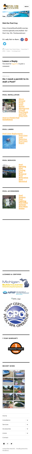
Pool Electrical (23, 180)
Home (4, 416)
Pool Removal (22, 173)
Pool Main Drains (23, 208)
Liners (4, 433)
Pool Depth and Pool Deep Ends (23, 114)
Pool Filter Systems (23, 204)
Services (5, 424)
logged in (15, 64)
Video (8, 51)
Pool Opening (22, 166)
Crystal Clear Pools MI (8, 448)
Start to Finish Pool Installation (10, 119)
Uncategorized (16, 51)
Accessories (6, 429)
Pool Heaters (22, 196)
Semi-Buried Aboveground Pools (24, 107)
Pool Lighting (22, 200)
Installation (6, 420)
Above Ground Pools (22, 101)
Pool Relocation (23, 177)
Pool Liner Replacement (12, 134)
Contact (5, 437)
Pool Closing (22, 169)
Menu (27, 6)
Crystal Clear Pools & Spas (12, 49)
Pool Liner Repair (23, 142)
